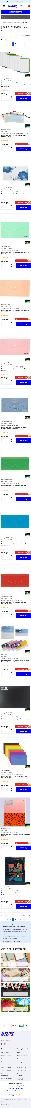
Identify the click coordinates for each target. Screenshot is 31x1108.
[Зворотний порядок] (29, 40)
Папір (18, 1052)
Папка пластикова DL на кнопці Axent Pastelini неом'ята (15, 252)
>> (23, 44)
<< (8, 44)
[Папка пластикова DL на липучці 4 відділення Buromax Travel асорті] (15, 638)
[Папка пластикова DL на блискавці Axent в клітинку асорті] (15, 117)
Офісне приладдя (6, 1067)
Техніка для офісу (6, 1070)
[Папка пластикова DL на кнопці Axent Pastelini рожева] (15, 346)
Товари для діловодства (13, 22)
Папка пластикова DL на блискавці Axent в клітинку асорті (14, 136)
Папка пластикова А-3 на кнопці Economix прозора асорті (14, 776)
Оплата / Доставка (6, 1055)
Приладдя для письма (23, 1058)
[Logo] (7, 1034)
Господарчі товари (6, 1078)
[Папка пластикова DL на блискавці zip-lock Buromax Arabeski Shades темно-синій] (15, 171)
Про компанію (5, 1052)
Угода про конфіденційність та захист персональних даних (14, 1100)
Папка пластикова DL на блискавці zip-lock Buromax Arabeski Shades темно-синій (14, 194)
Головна (4, 22)
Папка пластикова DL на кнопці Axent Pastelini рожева (15, 369)
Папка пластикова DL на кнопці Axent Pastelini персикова (15, 311)
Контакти (3, 1062)
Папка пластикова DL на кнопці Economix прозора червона (13, 603)
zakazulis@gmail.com (15, 1088)
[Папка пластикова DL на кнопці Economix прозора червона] (15, 580)
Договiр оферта (5, 1104)
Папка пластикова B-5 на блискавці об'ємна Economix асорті (14, 85)
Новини (3, 1058)
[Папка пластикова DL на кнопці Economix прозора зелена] (15, 463)
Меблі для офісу (21, 1067)
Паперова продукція (22, 1055)
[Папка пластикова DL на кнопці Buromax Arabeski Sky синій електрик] (15, 405)
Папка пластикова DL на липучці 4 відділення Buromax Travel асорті (15, 661)
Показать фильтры (25, 35)
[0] (27, 6)
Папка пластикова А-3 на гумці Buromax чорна (15, 719)
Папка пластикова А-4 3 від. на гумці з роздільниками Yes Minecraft (12, 893)
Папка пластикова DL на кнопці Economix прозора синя (13, 544)
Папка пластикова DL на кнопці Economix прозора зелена (13, 486)
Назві (24, 39)
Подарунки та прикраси (20, 1074)
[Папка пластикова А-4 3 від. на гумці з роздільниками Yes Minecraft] (15, 870)
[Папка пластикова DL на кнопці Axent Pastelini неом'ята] (15, 230)
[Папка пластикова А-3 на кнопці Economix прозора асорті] (15, 754)
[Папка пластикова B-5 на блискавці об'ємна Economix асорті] (15, 62)
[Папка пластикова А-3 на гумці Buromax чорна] (15, 696)
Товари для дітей (21, 1070)
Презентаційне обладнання (5, 1074)
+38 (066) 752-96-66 (15, 1083)
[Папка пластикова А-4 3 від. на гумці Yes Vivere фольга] (15, 812)
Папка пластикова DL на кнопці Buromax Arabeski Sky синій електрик (13, 427)
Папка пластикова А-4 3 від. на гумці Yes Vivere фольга (15, 835)
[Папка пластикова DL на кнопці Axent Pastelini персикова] (15, 288)
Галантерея (20, 1062)
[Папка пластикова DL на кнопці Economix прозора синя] (15, 521)
